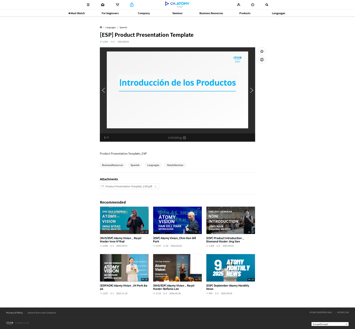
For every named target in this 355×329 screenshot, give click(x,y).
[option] (177, 90)
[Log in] (253, 5)
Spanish (123, 27)
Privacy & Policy (14, 312)
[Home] (102, 5)
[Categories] (88, 5)
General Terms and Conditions (42, 312)
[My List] (238, 4)
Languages (111, 27)
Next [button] (251, 90)
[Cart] (117, 5)
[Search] (266, 5)
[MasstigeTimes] (132, 5)
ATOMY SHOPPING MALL (321, 312)
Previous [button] (103, 90)
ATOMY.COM (343, 312)
